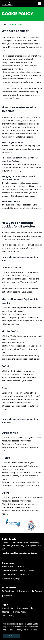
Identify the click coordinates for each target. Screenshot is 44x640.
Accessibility (7, 608)
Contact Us (24, 574)
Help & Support (9, 574)
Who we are (7, 566)
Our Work (20, 566)
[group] (13, 523)
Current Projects (9, 570)
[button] (39, 525)
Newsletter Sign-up (11, 578)
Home (4, 24)
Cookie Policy (8, 615)
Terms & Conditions (26, 608)
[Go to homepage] (7, 3)
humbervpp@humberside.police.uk (19, 553)
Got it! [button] (11, 636)
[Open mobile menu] (39, 3)
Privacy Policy (19, 612)
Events (31, 570)
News (22, 570)
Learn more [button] (32, 630)
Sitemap (6, 612)
